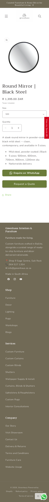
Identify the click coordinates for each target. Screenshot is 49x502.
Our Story (10, 425)
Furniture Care (13, 460)
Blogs (8, 332)
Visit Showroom (14, 432)
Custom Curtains (14, 358)
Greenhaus (23, 487)
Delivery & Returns (15, 446)
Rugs (8, 318)
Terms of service (26, 496)
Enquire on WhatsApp (26, 173)
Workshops (11, 325)
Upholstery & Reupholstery (20, 392)
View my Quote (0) (46, 128)
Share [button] (8, 194)
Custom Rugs (12, 399)
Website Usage (13, 466)
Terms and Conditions (17, 453)
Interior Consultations (17, 406)
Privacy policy (37, 491)
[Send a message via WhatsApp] (44, 497)
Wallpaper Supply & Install (20, 379)
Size (4, 108)
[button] (6, 16)
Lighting (9, 311)
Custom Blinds (13, 365)
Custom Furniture (14, 351)
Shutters (10, 372)
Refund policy (21, 491)
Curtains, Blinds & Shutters (20, 385)
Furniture (10, 298)
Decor (8, 304)
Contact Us (11, 439)
